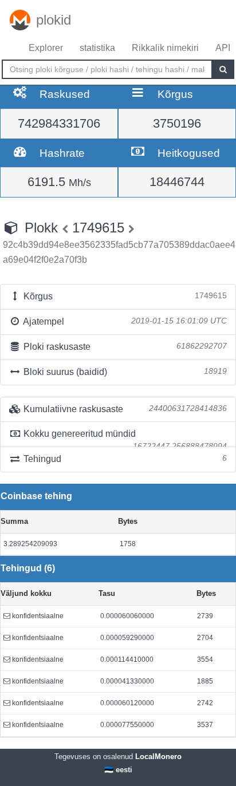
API (222, 48)
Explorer (46, 48)
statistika (97, 48)
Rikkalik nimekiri (165, 48)
